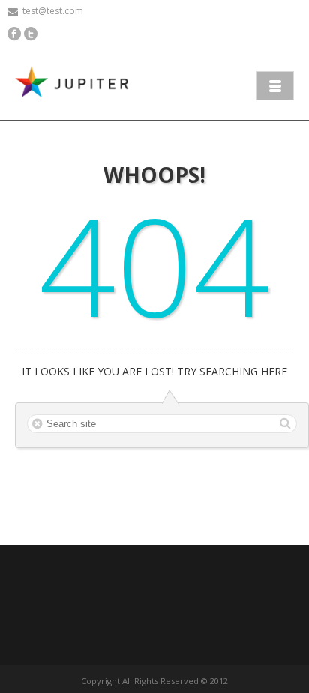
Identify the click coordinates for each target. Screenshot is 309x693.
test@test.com (52, 10)
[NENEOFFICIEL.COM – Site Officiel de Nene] (75, 84)
